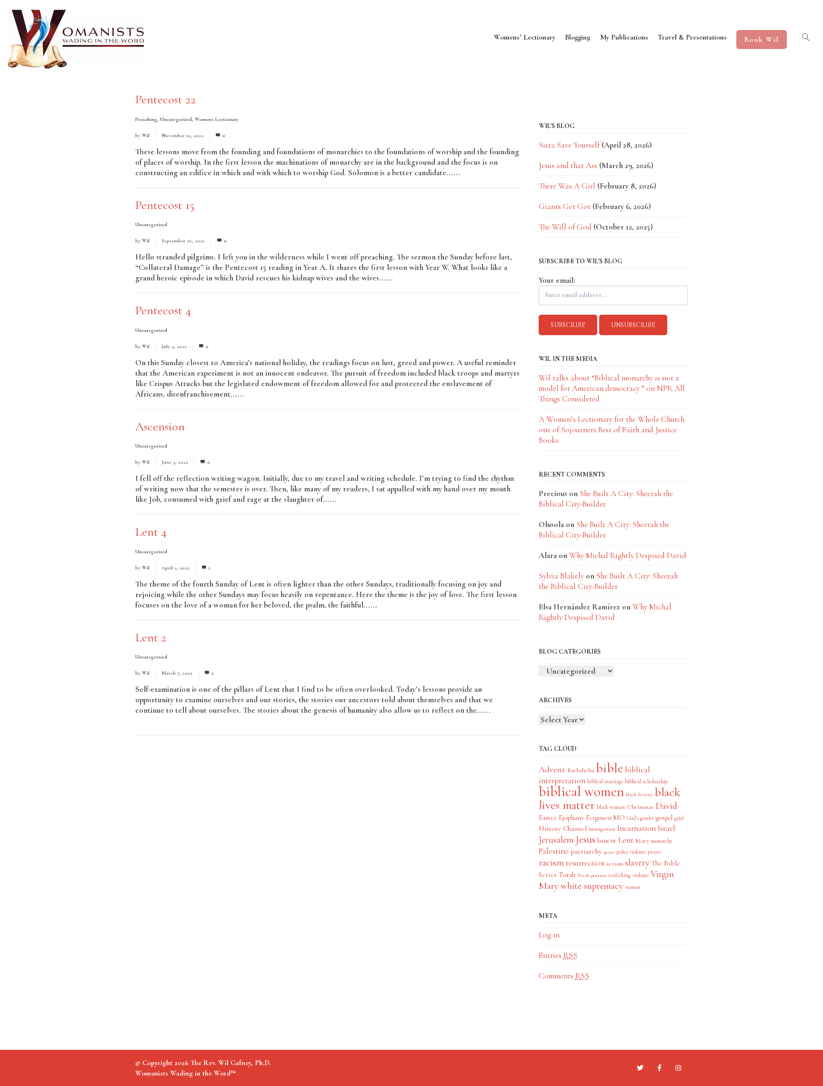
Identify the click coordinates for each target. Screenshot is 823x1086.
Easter (548, 817)
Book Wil (761, 39)
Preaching (146, 119)
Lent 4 (151, 531)
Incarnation (636, 828)
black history (639, 794)
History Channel (563, 828)
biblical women (581, 791)
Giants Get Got (565, 206)
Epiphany (571, 818)
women (633, 887)
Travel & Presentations (692, 37)
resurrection (585, 863)
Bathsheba (580, 770)
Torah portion (591, 875)
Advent (552, 769)
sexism (614, 863)
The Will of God (565, 227)
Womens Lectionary (217, 119)
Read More (480, 173)
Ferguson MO (605, 818)
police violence (631, 851)
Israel (666, 828)
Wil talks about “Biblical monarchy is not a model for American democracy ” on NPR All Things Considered (612, 388)
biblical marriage (605, 781)
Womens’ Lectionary (524, 37)
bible (609, 768)
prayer (654, 851)
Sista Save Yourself (569, 145)
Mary (642, 841)
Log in (549, 935)
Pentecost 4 (163, 310)
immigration (602, 829)
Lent (625, 840)
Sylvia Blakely (561, 576)
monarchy (661, 841)
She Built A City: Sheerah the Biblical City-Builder (604, 529)
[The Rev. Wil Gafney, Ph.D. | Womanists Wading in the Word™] (77, 39)
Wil (146, 135)
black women (611, 807)
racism (551, 862)
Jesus (585, 839)
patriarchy (586, 851)
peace (609, 852)
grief (679, 818)
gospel (664, 818)
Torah (567, 874)
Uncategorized (176, 119)
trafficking (619, 875)
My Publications (624, 37)
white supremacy (592, 886)
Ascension (160, 426)
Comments (564, 976)
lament (606, 841)
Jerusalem (556, 839)
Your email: (557, 280)
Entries (558, 955)
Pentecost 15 (164, 205)
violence (640, 875)
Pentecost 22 (165, 99)
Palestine (554, 851)
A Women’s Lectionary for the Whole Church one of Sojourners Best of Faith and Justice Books (611, 429)
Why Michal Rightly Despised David (627, 555)
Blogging (578, 37)
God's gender (640, 818)
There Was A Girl (567, 186)
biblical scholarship (646, 781)
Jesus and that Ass (568, 165)
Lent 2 (150, 637)
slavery (637, 862)
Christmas (640, 807)
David (666, 806)
